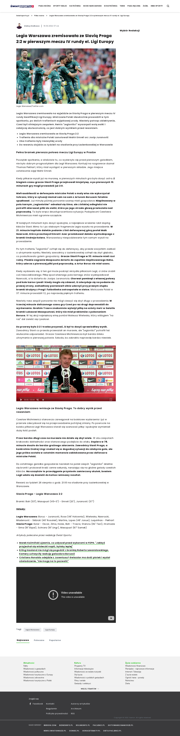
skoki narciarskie (92, 6)
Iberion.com (50, 725)
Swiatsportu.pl (22, 16)
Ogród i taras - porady (134, 677)
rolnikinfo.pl (83, 725)
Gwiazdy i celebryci (82, 683)
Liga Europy (50, 630)
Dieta (127, 683)
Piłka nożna (39, 16)
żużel (145, 6)
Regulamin (51, 708)
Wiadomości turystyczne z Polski (37, 680)
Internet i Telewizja (133, 671)
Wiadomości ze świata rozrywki (87, 671)
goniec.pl (74, 731)
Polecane (39, 640)
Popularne (55, 640)
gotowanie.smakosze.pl (120, 725)
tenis (122, 6)
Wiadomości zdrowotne (33, 677)
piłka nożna (45, 6)
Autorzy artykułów (80, 703)
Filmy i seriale (79, 680)
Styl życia (78, 674)
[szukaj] (168, 6)
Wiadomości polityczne (33, 671)
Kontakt (50, 703)
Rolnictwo (129, 680)
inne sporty (157, 6)
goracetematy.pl (91, 731)
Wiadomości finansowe (135, 666)
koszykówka (110, 6)
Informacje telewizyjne (84, 668)
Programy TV (79, 666)
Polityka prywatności (57, 713)
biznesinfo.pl (66, 725)
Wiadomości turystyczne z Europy (38, 674)
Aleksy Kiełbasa (31, 26)
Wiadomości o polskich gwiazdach (89, 677)
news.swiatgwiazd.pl (55, 731)
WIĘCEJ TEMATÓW (88, 689)
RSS (73, 713)
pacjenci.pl (99, 725)
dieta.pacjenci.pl (112, 731)
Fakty (25, 666)
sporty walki (60, 6)
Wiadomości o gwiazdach (34, 668)
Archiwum (76, 708)
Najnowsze (23, 640)
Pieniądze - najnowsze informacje (139, 668)
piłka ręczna (133, 6)
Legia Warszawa (32, 630)
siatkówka (75, 6)
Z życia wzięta (131, 674)
